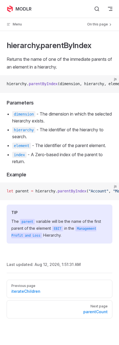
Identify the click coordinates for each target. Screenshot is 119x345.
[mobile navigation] (110, 9)
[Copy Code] (110, 84)
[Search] (97, 9)
